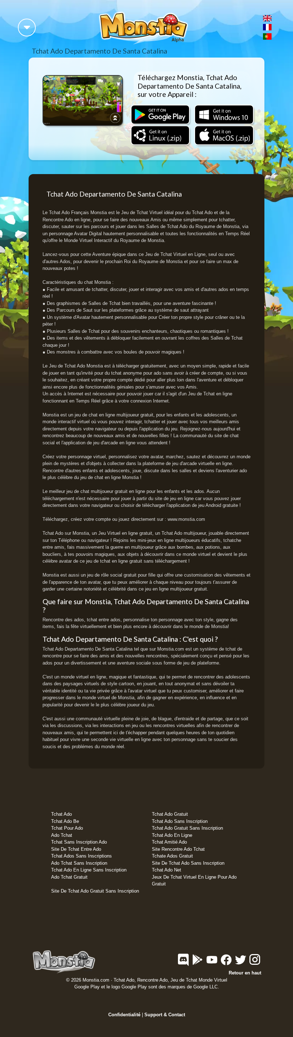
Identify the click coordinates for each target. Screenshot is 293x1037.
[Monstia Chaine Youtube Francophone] (212, 963)
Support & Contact (164, 1014)
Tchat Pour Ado (67, 828)
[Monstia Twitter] (241, 963)
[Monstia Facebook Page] (227, 963)
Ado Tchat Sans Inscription (79, 863)
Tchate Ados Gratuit (172, 856)
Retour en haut (245, 973)
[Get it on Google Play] (160, 114)
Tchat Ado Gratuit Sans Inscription (187, 828)
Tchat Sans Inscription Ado (79, 842)
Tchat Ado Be (65, 821)
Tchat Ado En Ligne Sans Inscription (88, 870)
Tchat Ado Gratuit (170, 814)
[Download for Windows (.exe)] (224, 114)
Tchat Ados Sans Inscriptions (81, 856)
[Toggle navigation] (27, 27)
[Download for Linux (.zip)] (160, 135)
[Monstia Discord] (184, 963)
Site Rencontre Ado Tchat (178, 849)
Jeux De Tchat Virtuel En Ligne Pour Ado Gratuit (194, 880)
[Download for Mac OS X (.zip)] (224, 135)
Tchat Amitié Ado (169, 842)
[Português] (267, 36)
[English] (267, 18)
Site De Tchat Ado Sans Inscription (188, 863)
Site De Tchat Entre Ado (76, 849)
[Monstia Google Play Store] (198, 963)
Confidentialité (124, 1014)
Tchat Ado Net (166, 870)
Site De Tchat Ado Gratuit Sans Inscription (95, 891)
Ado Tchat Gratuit (69, 877)
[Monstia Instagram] (254, 963)
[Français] (267, 27)
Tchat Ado (61, 814)
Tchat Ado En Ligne (172, 835)
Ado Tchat (61, 835)
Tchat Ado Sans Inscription (180, 821)
